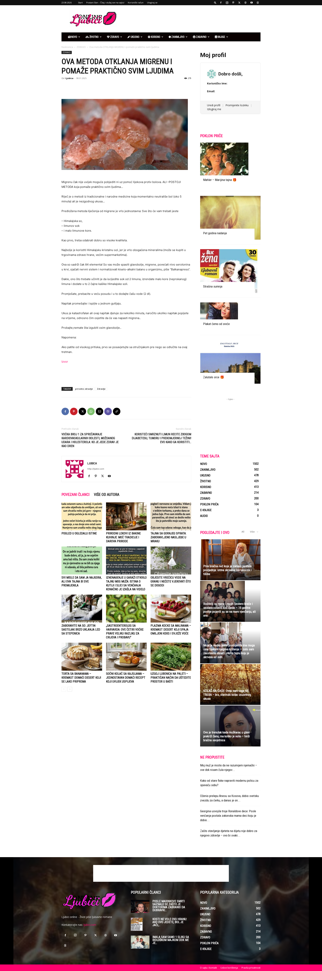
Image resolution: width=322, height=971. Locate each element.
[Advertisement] (193, 18)
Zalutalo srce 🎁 (213, 377)
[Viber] (108, 411)
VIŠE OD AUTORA (106, 494)
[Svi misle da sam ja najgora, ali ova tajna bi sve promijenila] (81, 560)
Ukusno (134, 36)
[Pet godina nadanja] (230, 218)
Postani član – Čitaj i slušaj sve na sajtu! (105, 2)
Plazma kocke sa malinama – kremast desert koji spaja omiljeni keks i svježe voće (171, 629)
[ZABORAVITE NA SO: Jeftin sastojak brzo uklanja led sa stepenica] (81, 609)
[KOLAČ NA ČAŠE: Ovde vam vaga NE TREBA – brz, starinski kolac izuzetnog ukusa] (230, 684)
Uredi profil (213, 105)
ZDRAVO (81, 47)
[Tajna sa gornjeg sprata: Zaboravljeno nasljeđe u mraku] (171, 516)
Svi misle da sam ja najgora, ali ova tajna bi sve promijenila (81, 581)
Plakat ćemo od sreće (216, 324)
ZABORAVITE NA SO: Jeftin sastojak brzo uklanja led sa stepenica (80, 629)
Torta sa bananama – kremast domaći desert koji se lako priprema (81, 677)
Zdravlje (101, 388)
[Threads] (258, 2)
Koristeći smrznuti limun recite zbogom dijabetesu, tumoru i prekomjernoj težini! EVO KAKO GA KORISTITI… (161, 438)
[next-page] (69, 689)
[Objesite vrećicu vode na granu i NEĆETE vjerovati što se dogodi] (171, 560)
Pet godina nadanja (215, 233)
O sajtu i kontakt (208, 967)
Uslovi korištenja (229, 967)
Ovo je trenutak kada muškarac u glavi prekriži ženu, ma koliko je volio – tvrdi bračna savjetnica (226, 736)
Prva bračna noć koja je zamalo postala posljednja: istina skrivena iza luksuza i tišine (227, 570)
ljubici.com (89, 924)
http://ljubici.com (95, 469)
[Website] (245, 2)
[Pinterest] (233, 2)
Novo (74, 36)
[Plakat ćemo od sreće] (230, 316)
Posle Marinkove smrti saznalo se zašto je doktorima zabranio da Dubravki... (168, 905)
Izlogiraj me (214, 109)
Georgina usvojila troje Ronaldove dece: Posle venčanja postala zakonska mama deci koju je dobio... (228, 815)
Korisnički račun (135, 2)
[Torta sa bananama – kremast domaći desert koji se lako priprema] (81, 657)
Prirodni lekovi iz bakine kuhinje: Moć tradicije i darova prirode (123, 537)
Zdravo (114, 36)
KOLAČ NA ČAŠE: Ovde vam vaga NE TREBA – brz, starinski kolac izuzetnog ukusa (227, 694)
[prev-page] (63, 689)
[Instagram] (227, 2)
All (243, 531)
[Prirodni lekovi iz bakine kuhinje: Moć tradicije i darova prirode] (126, 516)
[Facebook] (221, 2)
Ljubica (69, 78)
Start (80, 2)
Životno (94, 36)
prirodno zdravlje (84, 388)
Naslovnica (67, 47)
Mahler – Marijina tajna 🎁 (219, 180)
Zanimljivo (177, 36)
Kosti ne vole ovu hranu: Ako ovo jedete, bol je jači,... (169, 922)
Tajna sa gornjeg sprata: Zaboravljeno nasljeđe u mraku (168, 537)
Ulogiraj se (152, 2)
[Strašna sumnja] (230, 271)
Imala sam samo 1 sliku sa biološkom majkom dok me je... (170, 940)
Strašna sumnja (212, 286)
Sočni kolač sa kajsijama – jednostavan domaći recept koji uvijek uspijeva (125, 677)
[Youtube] (251, 2)
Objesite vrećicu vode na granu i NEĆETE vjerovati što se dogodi (171, 581)
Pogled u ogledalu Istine (79, 533)
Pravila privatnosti (251, 967)
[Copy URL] (116, 411)
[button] (215, 2)
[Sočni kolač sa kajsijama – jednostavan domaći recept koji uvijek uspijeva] (126, 657)
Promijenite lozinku (237, 105)
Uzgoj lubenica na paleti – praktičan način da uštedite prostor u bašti (171, 677)
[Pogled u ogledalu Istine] (81, 516)
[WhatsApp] (91, 411)
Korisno (155, 36)
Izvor (64, 361)
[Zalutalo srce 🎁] (230, 362)
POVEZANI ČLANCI (75, 494)
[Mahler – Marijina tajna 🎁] (230, 164)
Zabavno (200, 36)
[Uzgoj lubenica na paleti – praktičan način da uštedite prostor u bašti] (171, 657)
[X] (239, 2)
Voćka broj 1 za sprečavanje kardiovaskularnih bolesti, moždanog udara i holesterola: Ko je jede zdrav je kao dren (90, 440)
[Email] (99, 411)
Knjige (221, 36)
